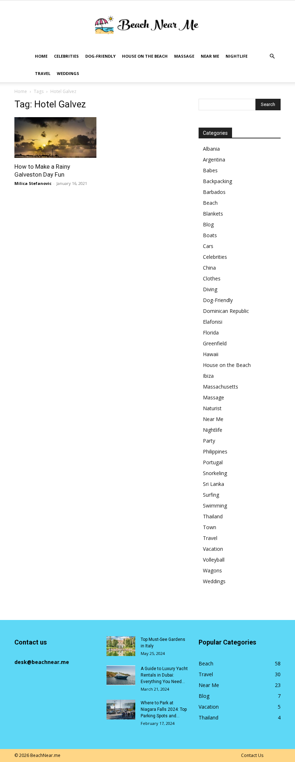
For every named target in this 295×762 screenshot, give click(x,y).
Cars (208, 246)
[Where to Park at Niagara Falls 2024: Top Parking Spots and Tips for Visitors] (120, 709)
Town (209, 527)
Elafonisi (212, 321)
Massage (184, 56)
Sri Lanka (213, 483)
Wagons (212, 570)
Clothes (212, 278)
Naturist (212, 408)
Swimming (215, 505)
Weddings (68, 73)
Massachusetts (220, 386)
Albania (211, 148)
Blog (208, 224)
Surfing (211, 494)
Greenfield (215, 343)
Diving (210, 289)
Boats (210, 235)
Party (209, 440)
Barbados (214, 192)
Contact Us (252, 755)
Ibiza (208, 375)
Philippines (215, 451)
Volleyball (213, 559)
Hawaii (210, 354)
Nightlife (237, 56)
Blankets (213, 213)
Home (41, 56)
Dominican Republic (226, 310)
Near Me (210, 56)
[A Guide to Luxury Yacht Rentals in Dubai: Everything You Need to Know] (120, 675)
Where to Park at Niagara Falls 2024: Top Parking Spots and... (164, 709)
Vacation (213, 548)
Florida (211, 332)
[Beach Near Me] (147, 24)
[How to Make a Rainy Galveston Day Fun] (55, 137)
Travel (42, 73)
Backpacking (217, 181)
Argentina (214, 159)
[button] (272, 56)
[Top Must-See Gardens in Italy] (120, 646)
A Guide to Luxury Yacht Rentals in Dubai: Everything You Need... (164, 675)
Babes (210, 170)
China (209, 267)
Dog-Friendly (100, 56)
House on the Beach (145, 56)
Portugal (213, 462)
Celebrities (66, 56)
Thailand (213, 516)
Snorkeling (215, 473)
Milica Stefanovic (32, 183)
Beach (210, 202)
